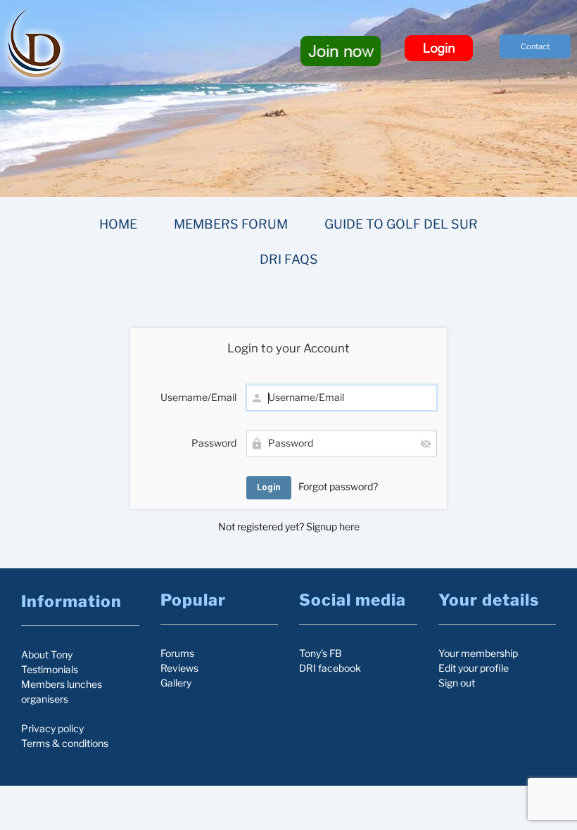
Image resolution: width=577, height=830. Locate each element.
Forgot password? (338, 486)
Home (118, 224)
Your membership (478, 653)
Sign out (456, 683)
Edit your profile (473, 668)
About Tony (46, 654)
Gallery (175, 683)
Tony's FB (320, 653)
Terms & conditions (64, 743)
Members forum (231, 224)
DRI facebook (330, 668)
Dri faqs (289, 259)
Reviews (179, 668)
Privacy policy (52, 728)
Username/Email (198, 397)
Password (213, 443)
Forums (177, 653)
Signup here (333, 526)
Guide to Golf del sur (401, 224)
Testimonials (49, 669)
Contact (535, 46)
